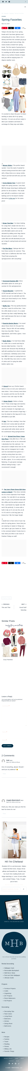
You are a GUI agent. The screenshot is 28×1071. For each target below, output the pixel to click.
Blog (17, 1060)
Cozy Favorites (8, 659)
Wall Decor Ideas (9, 973)
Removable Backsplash (11, 970)
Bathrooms (7, 1026)
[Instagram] (9, 1)
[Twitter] (6, 1)
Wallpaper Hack (9, 968)
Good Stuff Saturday (23, 607)
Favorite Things (9, 1051)
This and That (6, 606)
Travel (6, 1041)
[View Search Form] (25, 1)
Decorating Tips (9, 1011)
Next (24, 645)
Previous (3, 645)
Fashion (4, 16)
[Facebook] (3, 1)
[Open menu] (25, 7)
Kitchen (6, 1021)
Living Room (8, 1016)
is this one (12, 198)
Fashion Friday (6, 598)
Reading (7, 1044)
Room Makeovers (9, 998)
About (22, 1058)
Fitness (6, 1046)
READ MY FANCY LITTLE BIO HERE (14, 884)
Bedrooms (7, 1018)
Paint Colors (8, 1014)
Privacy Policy (8, 1058)
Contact (11, 1060)
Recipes (6, 1036)
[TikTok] (18, 1063)
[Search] (23, 889)
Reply (4, 773)
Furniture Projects (10, 988)
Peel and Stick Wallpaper (12, 975)
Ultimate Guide (9, 978)
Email (4, 740)
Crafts (6, 991)
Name (4, 732)
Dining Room (8, 1023)
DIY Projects (8, 996)
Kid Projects (8, 1000)
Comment (5, 706)
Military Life (8, 1049)
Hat (5, 421)
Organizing (7, 993)
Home (16, 1058)
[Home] (2, 13)
